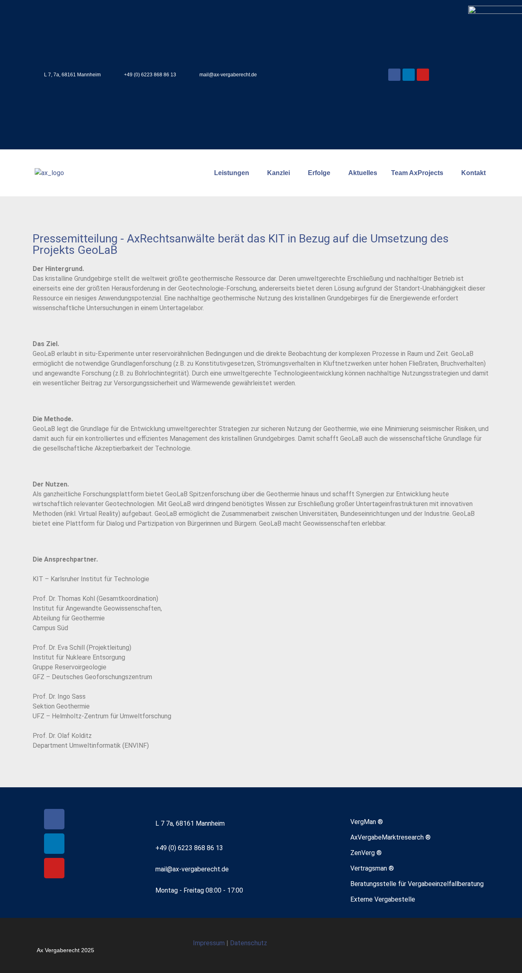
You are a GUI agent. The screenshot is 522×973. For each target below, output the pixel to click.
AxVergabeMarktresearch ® (390, 837)
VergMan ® (366, 822)
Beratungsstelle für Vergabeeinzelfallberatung (417, 884)
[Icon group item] (454, 945)
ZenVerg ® (366, 853)
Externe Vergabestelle (382, 899)
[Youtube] (423, 75)
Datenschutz (248, 943)
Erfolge (319, 172)
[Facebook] (394, 75)
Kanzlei (278, 172)
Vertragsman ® (372, 868)
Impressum (209, 943)
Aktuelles (362, 172)
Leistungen (231, 172)
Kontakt (473, 172)
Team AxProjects (417, 172)
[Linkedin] (409, 75)
